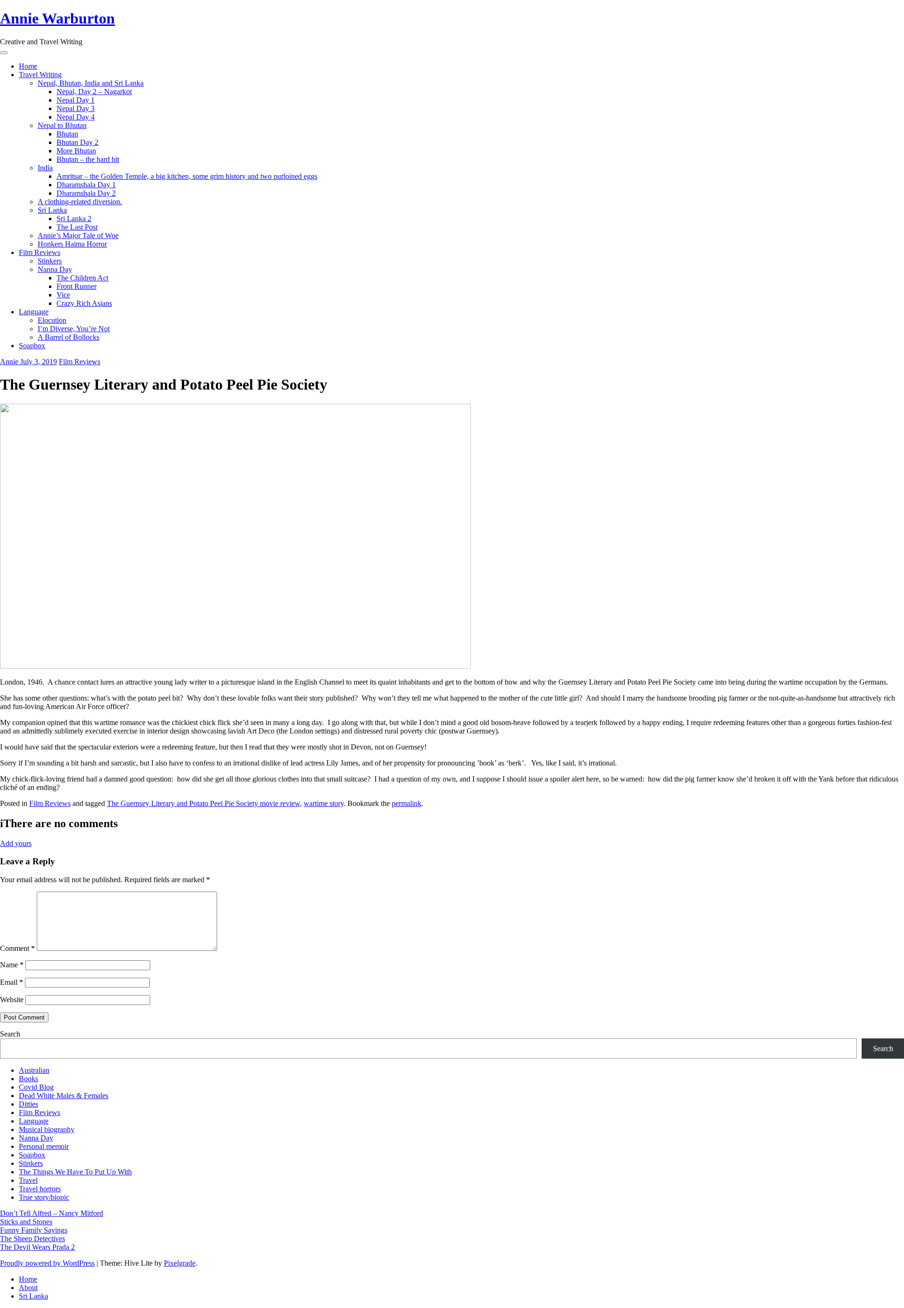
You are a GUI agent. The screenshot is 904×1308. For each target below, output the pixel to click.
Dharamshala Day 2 (86, 193)
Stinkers (50, 261)
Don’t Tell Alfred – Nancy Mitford (51, 1213)
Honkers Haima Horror (72, 244)
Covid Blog (36, 1087)
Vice (63, 295)
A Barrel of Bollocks (68, 337)
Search (10, 1034)
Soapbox (32, 346)
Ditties (28, 1104)
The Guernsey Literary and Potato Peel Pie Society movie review (203, 803)
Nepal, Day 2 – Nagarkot (94, 92)
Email (11, 982)
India (45, 168)
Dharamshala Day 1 (86, 185)
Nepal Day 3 (75, 108)
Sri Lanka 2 (73, 219)
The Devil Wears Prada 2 (37, 1247)
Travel (28, 1180)
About (28, 1288)
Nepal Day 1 (75, 100)
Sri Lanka (52, 210)
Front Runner (76, 286)
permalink (406, 803)
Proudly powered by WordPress (47, 1263)
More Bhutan (76, 151)
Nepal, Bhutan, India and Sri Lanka (91, 83)
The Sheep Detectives (32, 1239)
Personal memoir (44, 1146)
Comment (17, 948)
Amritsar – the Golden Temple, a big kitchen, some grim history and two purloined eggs (186, 176)
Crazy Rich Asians (84, 303)
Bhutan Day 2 (77, 142)
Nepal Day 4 (75, 117)
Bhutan (67, 134)
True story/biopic (44, 1197)
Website (12, 1000)
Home (28, 66)
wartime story (324, 803)
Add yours (16, 843)
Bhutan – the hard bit (87, 159)
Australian (34, 1070)
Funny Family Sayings (33, 1230)
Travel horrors (40, 1189)
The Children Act (82, 278)
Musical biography (46, 1129)
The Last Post (76, 227)
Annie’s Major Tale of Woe (78, 235)
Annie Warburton (57, 18)
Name (12, 965)
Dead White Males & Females (63, 1096)
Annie (10, 362)
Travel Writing (40, 75)
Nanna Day (55, 269)
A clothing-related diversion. (80, 202)
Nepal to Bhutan (62, 125)
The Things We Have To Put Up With (75, 1172)
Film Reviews (39, 252)
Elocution (52, 320)
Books (28, 1079)
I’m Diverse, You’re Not (74, 329)
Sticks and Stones (26, 1222)
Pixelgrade (179, 1263)
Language (33, 312)
